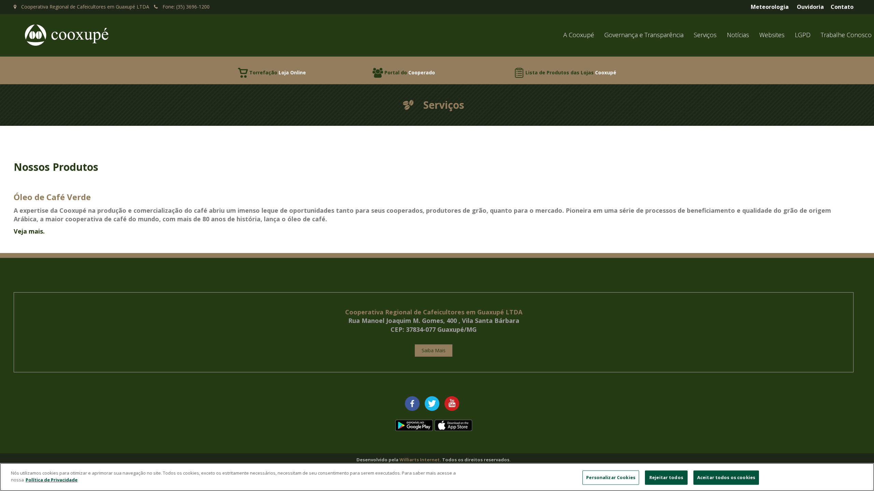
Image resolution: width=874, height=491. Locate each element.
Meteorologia (770, 7)
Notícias (738, 35)
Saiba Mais (434, 350)
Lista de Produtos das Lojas (570, 72)
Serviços (705, 35)
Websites (772, 35)
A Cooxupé (578, 35)
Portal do (409, 72)
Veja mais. (29, 231)
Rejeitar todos (666, 477)
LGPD (802, 35)
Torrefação (277, 72)
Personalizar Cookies (610, 477)
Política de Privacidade (51, 479)
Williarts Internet (419, 460)
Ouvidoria (810, 7)
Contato (842, 7)
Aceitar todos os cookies (726, 477)
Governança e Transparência (643, 35)
